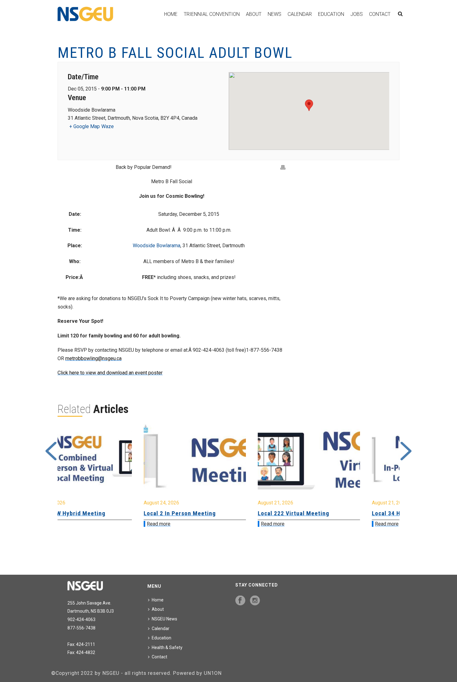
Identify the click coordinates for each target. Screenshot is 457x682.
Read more (78, 524)
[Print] (282, 167)
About (253, 14)
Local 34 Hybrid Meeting (325, 513)
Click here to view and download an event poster (110, 373)
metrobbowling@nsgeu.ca (93, 358)
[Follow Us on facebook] (240, 601)
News (274, 14)
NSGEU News (164, 618)
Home (171, 14)
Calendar (300, 14)
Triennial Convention (212, 14)
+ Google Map (84, 126)
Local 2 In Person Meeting (99, 513)
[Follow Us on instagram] (255, 601)
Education (331, 14)
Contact (379, 14)
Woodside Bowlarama (156, 245)
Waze (107, 126)
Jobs (356, 14)
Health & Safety (167, 647)
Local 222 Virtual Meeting (213, 513)
